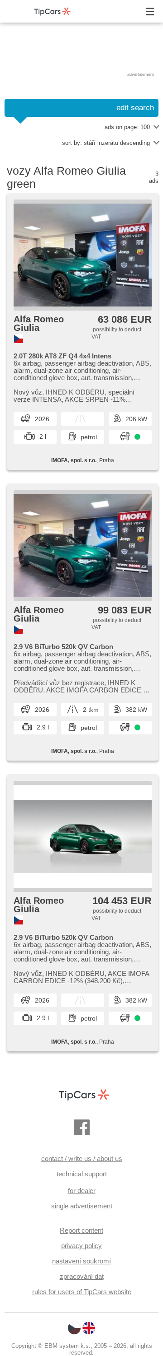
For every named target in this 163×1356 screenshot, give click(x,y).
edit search (135, 107)
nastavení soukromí (81, 1261)
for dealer (82, 1190)
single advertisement (81, 1206)
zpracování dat (82, 1276)
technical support (82, 1174)
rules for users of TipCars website (81, 1292)
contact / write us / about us (81, 1158)
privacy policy (81, 1245)
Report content (81, 1230)
